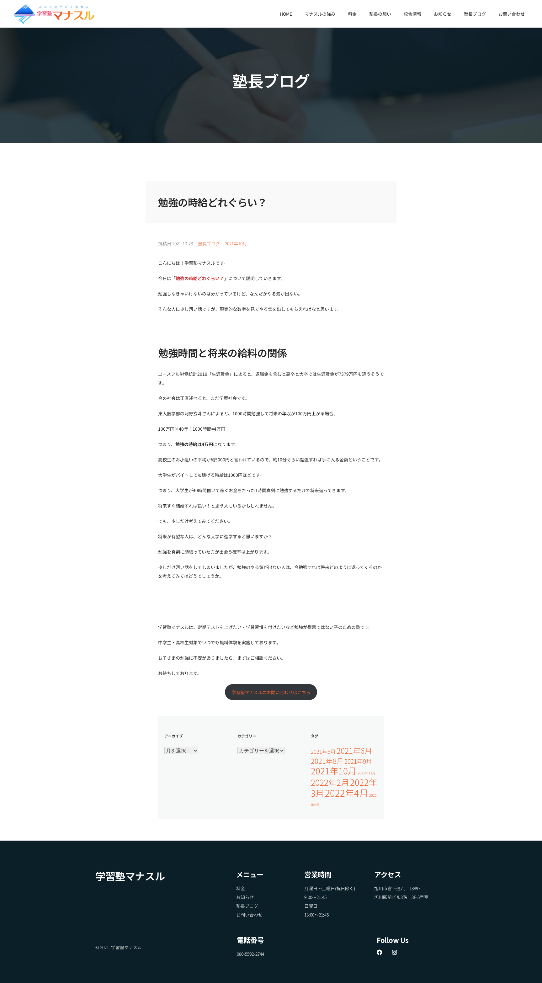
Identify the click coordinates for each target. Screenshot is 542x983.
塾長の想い (380, 14)
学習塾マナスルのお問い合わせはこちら (271, 692)
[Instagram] (394, 952)
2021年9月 (358, 761)
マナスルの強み (320, 14)
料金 (352, 14)
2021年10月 (236, 243)
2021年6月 (354, 750)
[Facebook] (379, 952)
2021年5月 (323, 751)
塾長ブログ (475, 14)
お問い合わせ (511, 14)
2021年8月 (327, 761)
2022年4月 (346, 792)
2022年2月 (330, 782)
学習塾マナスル (130, 876)
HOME (286, 14)
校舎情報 (412, 14)
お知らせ (442, 14)
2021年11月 (367, 773)
